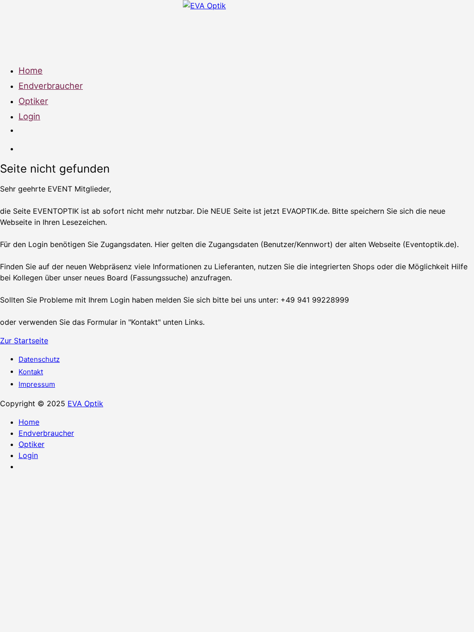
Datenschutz (39, 359)
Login (29, 116)
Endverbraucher (51, 86)
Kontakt (31, 371)
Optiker (33, 101)
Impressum (37, 384)
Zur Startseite (24, 340)
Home (31, 70)
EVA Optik (85, 403)
